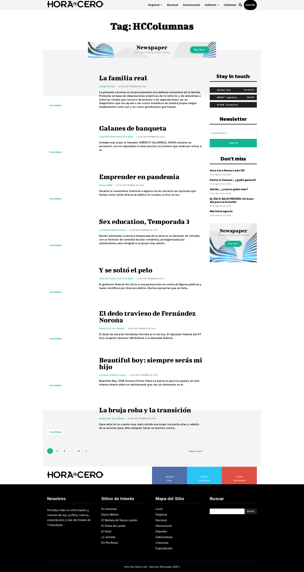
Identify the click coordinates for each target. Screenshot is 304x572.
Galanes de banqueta (132, 128)
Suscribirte (239, 468)
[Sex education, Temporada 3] (70, 231)
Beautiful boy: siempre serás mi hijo (150, 363)
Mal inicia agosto (221, 211)
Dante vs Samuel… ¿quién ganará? (233, 180)
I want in (233, 143)
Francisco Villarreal (112, 328)
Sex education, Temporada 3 (144, 221)
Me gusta (249, 89)
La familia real (123, 78)
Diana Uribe (106, 185)
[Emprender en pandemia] (70, 185)
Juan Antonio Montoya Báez (116, 136)
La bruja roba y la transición (145, 410)
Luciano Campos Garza (112, 230)
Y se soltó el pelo (125, 270)
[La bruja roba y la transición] (70, 418)
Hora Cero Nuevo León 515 (227, 170)
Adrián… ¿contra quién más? (229, 189)
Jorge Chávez (107, 86)
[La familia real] (70, 91)
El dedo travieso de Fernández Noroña (147, 316)
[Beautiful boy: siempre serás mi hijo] (70, 371)
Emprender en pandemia (139, 177)
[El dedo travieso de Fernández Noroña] (70, 325)
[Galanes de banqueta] (70, 138)
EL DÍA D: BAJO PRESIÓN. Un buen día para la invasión (232, 200)
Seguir (250, 97)
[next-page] (86, 451)
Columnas (55, 105)
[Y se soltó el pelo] (70, 278)
